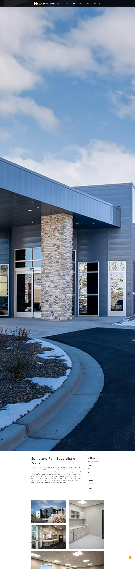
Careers (79, 3)
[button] (53, 3)
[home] (41, 3)
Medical (91, 483)
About (73, 3)
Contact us (97, 3)
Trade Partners (86, 3)
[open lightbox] (67, 225)
